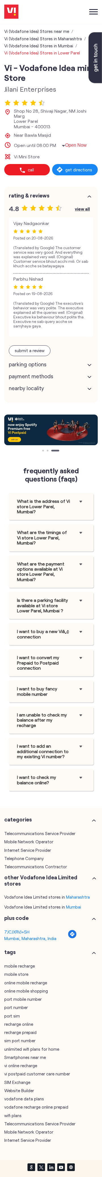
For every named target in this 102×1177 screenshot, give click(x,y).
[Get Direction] (72, 937)
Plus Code (16, 918)
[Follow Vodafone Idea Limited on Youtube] (61, 1167)
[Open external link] (95, 81)
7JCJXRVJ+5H (16, 931)
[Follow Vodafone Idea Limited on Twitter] (41, 1167)
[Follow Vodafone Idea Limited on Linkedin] (51, 1167)
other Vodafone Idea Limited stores (40, 880)
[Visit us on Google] (31, 1167)
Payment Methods (31, 376)
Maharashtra (78, 896)
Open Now (76, 145)
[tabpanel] (51, 430)
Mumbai (73, 906)
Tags (10, 952)
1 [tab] (43, 451)
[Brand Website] (71, 1167)
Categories (18, 819)
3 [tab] (52, 451)
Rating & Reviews (29, 195)
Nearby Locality (26, 388)
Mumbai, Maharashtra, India (30, 938)
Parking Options (27, 364)
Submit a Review (29, 350)
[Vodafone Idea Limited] (11, 12)
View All (82, 208)
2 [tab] (48, 451)
